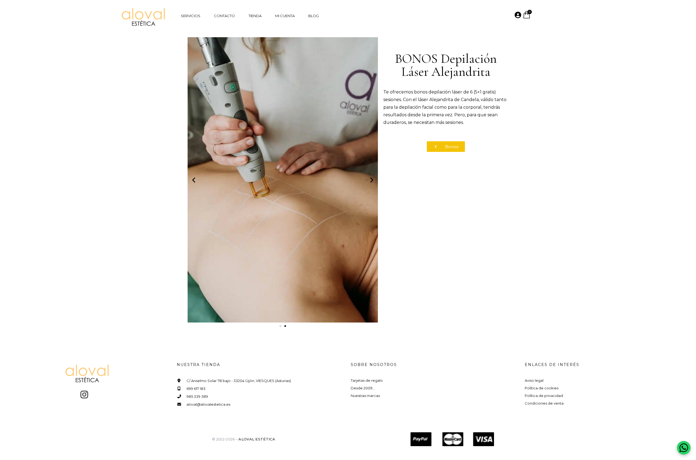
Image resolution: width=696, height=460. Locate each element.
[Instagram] (84, 394)
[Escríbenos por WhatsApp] (684, 448)
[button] (193, 179)
